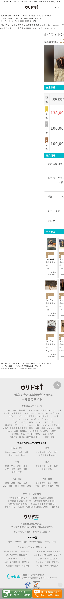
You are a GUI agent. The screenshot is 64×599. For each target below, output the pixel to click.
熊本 (56, 483)
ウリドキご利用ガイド (18, 498)
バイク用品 (43, 431)
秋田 (11, 455)
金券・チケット (47, 428)
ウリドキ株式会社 (37, 575)
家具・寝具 (28, 428)
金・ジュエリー (53, 410)
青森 (14, 452)
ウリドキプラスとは (22, 532)
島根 (13, 483)
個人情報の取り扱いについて (19, 501)
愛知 (13, 472)
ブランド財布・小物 (36, 410)
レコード (16, 419)
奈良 (43, 469)
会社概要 (55, 507)
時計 (10, 541)
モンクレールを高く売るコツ (47, 562)
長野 (13, 469)
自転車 (53, 431)
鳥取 (7, 483)
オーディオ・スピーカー (16, 416)
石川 (19, 466)
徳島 (11, 486)
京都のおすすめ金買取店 (47, 558)
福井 (25, 466)
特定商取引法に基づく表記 (44, 501)
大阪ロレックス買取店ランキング (47, 555)
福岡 (37, 483)
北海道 (7, 452)
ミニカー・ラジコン (43, 422)
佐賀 (43, 483)
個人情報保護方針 (46, 498)
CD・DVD (52, 416)
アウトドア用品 (33, 434)
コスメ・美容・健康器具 (17, 431)
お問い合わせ (49, 504)
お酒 (5, 413)
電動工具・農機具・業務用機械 (22, 437)
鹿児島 (50, 486)
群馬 (49, 452)
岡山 (19, 483)
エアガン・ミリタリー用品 (22, 422)
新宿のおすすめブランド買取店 (16, 551)
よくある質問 (36, 504)
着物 (55, 425)
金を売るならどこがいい (16, 558)
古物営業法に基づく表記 (18, 504)
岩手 (20, 452)
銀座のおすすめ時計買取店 (16, 555)
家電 (30, 416)
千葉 (40, 455)
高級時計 (22, 410)
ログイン (55, 7)
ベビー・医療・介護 (46, 437)
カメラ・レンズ (37, 413)
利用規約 (33, 498)
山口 (4, 486)
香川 (17, 486)
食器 (37, 428)
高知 (29, 486)
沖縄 (57, 486)
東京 (46, 455)
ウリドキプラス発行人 (41, 532)
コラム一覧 (32, 537)
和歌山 (50, 469)
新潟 (7, 466)
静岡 (25, 469)
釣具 (23, 434)
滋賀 (37, 466)
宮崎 (43, 486)
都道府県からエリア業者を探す (32, 442)
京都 (43, 466)
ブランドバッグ (10, 410)
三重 (20, 472)
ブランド (17, 541)
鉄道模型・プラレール (14, 425)
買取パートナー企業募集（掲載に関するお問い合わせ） (27, 507)
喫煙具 (12, 413)
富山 (13, 466)
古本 (44, 416)
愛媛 (23, 486)
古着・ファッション (43, 425)
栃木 (43, 452)
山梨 (7, 469)
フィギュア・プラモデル (40, 419)
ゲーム (37, 416)
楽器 (19, 428)
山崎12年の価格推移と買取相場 (16, 562)
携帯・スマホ (23, 413)
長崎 (49, 483)
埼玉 (56, 452)
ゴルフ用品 (14, 434)
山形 (17, 455)
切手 (58, 428)
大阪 (49, 466)
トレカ (25, 419)
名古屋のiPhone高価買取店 (47, 565)
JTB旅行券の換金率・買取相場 (16, 565)
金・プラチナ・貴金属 (33, 541)
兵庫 (56, 466)
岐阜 (19, 469)
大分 (37, 486)
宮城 (26, 452)
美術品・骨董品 (9, 428)
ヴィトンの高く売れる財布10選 (47, 551)
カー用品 (32, 431)
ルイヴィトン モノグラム (51, 300)
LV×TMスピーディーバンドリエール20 (51, 259)
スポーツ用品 (47, 434)
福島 (23, 455)
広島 (25, 483)
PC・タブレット (52, 413)
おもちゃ (29, 425)
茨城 (37, 452)
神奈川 (53, 455)
